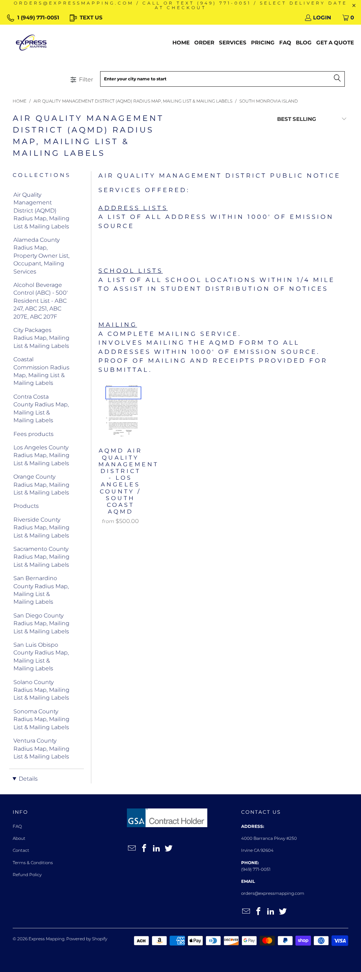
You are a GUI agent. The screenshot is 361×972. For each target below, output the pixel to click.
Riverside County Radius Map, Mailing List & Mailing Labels (41, 527)
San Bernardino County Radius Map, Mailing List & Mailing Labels (41, 590)
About (19, 838)
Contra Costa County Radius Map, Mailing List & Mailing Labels (41, 408)
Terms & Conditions (33, 862)
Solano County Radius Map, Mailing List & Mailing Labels (41, 690)
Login (322, 17)
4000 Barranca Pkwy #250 (269, 838)
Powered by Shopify (86, 938)
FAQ (17, 826)
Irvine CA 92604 (257, 850)
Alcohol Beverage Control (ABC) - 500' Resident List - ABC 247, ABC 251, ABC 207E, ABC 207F (40, 301)
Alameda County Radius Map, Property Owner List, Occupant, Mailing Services (41, 255)
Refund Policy (27, 874)
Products (26, 506)
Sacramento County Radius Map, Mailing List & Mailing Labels (41, 557)
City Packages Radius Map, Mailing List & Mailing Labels (41, 338)
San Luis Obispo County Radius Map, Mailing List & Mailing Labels (41, 656)
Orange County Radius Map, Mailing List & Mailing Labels (41, 484)
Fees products (33, 434)
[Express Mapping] (31, 43)
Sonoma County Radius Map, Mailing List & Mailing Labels (41, 719)
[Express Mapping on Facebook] (144, 848)
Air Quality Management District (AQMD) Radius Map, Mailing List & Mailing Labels (41, 210)
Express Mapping (47, 938)
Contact (21, 850)
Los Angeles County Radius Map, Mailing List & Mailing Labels (41, 455)
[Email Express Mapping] (132, 848)
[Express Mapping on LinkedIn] (156, 848)
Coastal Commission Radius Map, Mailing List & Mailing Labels (41, 371)
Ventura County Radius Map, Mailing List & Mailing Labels (41, 748)
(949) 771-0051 (255, 869)
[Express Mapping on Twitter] (169, 848)
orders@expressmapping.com (272, 893)
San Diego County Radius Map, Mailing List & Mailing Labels (41, 623)
